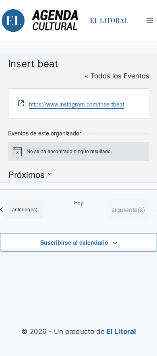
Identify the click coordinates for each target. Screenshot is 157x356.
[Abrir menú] (149, 20)
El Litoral (121, 331)
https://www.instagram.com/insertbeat (76, 104)
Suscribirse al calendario (74, 242)
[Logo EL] (109, 20)
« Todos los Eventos (117, 76)
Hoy (78, 202)
